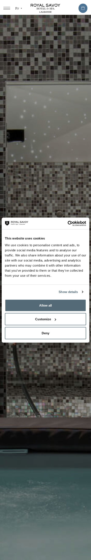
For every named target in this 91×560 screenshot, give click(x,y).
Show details (68, 292)
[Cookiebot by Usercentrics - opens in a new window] (67, 223)
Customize (43, 319)
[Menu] (6, 8)
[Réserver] (83, 8)
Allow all (45, 305)
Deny (45, 333)
